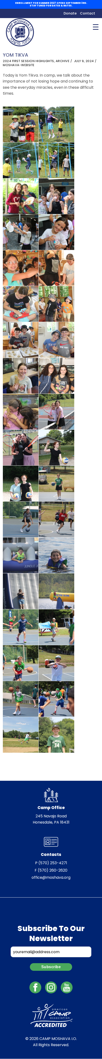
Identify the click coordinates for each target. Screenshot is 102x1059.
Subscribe (51, 967)
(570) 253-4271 (52, 863)
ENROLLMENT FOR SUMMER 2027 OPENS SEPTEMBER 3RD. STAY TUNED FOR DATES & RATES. (51, 4)
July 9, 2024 (84, 61)
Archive (63, 61)
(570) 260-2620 (52, 870)
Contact (87, 13)
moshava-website (19, 65)
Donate (70, 13)
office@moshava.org (51, 877)
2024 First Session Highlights (28, 61)
